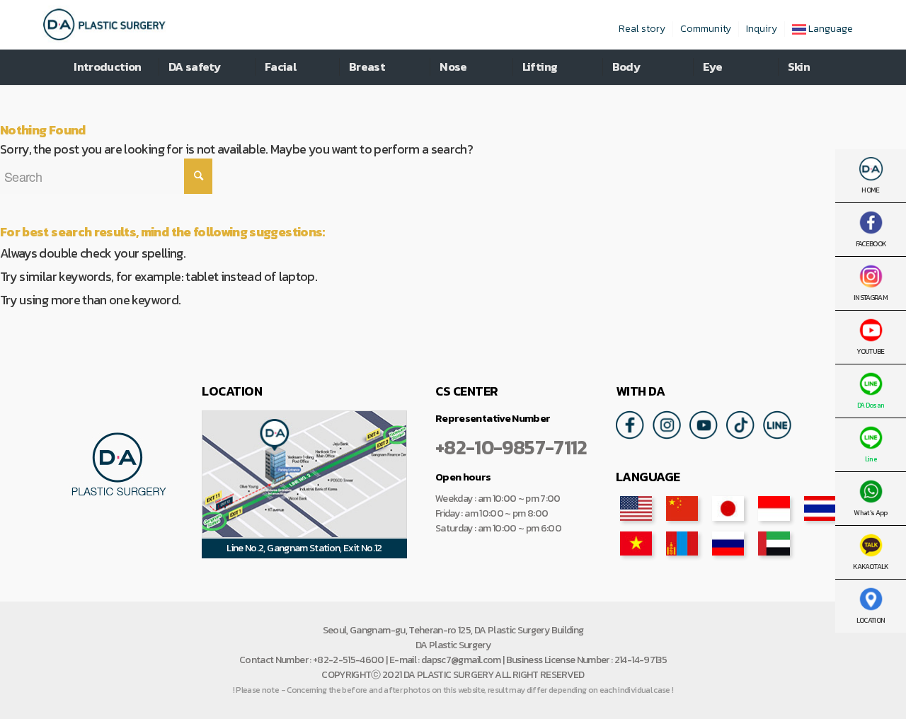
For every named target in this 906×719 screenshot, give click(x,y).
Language (829, 28)
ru (728, 543)
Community (705, 28)
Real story (642, 28)
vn (636, 543)
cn (682, 508)
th (820, 508)
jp (728, 508)
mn (682, 543)
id (774, 508)
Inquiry (761, 28)
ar (774, 543)
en (636, 508)
